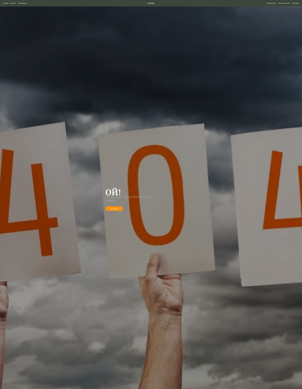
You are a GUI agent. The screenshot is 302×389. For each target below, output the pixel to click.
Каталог (13, 3)
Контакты (295, 3)
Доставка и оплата (284, 3)
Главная (5, 3)
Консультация (271, 3)
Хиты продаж (22, 3)
